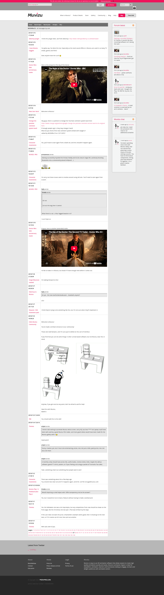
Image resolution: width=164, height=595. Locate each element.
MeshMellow (32, 563)
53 (46, 533)
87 (33, 535)
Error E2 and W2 (119, 87)
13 (49, 530)
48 (37, 533)
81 (101, 533)
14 (51, 530)
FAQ (61, 25)
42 (105, 530)
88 (35, 535)
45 (31, 533)
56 (52, 533)
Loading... (33, 550)
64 (68, 533)
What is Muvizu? (65, 15)
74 (87, 533)
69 (77, 533)
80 (99, 533)
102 (63, 535)
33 (88, 530)
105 (71, 535)
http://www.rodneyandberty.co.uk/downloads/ (84, 39)
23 (68, 530)
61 (62, 533)
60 (60, 533)
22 (67, 530)
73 (85, 533)
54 (48, 533)
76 (91, 533)
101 (61, 535)
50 (41, 533)
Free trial (131, 15)
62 (64, 533)
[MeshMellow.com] (45, 580)
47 (35, 533)
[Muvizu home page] (35, 14)
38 (97, 530)
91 (40, 535)
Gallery (93, 15)
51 (43, 533)
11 (46, 530)
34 (89, 530)
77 (93, 533)
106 (74, 535)
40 (101, 530)
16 (55, 530)
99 (56, 535)
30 (82, 530)
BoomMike (126, 54)
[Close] (113, 1)
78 (95, 533)
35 (91, 530)
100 (58, 535)
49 (39, 533)
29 (80, 530)
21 (65, 530)
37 (95, 530)
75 (89, 533)
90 (38, 535)
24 (70, 530)
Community (101, 15)
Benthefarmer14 (127, 84)
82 (103, 533)
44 (29, 533)
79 (97, 533)
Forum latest (119, 25)
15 (53, 530)
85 (29, 535)
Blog (109, 15)
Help (114, 15)
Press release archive (53, 566)
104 (69, 535)
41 (103, 530)
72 (83, 533)
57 (54, 533)
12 (48, 530)
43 (107, 530)
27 (76, 530)
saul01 (125, 36)
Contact (30, 566)
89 (37, 535)
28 (78, 530)
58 (56, 533)
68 (75, 533)
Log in (100, 5)
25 (72, 530)
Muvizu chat (119, 119)
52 (44, 533)
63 (66, 533)
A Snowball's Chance (121, 105)
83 (105, 533)
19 (61, 530)
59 (58, 533)
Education (31, 568)
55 (50, 533)
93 (44, 535)
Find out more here (106, 1)
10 (44, 530)
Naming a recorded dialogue (123, 38)
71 (81, 533)
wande (130, 140)
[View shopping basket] (134, 8)
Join (111, 5)
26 (74, 530)
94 (46, 535)
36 (93, 530)
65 (70, 533)
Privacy (67, 563)
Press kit (49, 563)
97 (52, 535)
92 (42, 535)
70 (79, 533)
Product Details (78, 15)
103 (66, 535)
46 (33, 533)
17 (57, 530)
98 (54, 535)
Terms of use (69, 566)
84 (106, 533)
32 (86, 530)
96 (50, 535)
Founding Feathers (120, 56)
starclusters (131, 124)
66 (72, 533)
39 (99, 530)
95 (48, 535)
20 (63, 530)
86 (31, 535)
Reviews (49, 568)
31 (84, 530)
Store (86, 15)
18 (59, 530)
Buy (122, 15)
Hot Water (117, 73)
